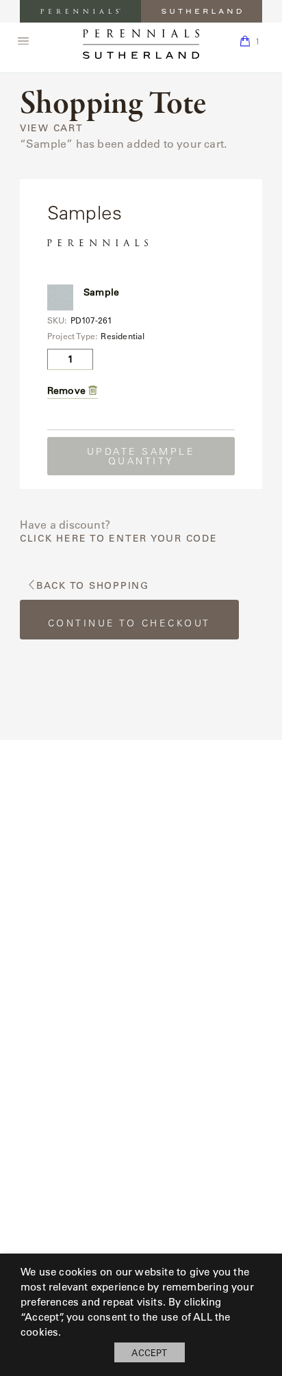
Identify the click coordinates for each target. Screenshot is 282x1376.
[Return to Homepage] (141, 44)
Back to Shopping (92, 586)
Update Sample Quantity (141, 456)
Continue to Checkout (129, 623)
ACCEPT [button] (149, 1352)
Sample (101, 292)
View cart (52, 128)
